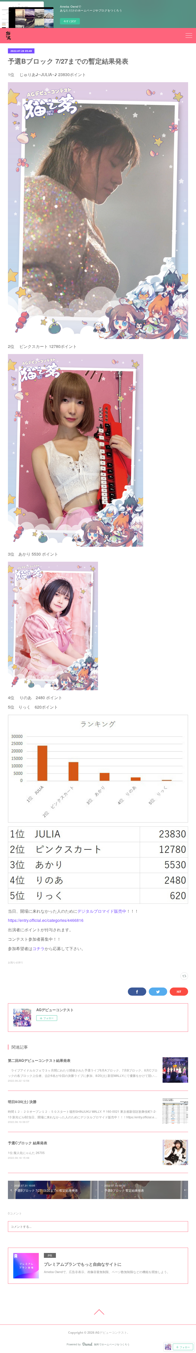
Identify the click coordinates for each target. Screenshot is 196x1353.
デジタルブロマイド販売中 (101, 911)
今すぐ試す (70, 21)
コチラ (38, 948)
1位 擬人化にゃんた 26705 (26, 1152)
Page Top (98, 1312)
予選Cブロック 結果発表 (27, 1142)
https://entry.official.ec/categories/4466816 (45, 920)
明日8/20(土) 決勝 (22, 1101)
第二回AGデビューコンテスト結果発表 (39, 1060)
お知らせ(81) (15, 962)
